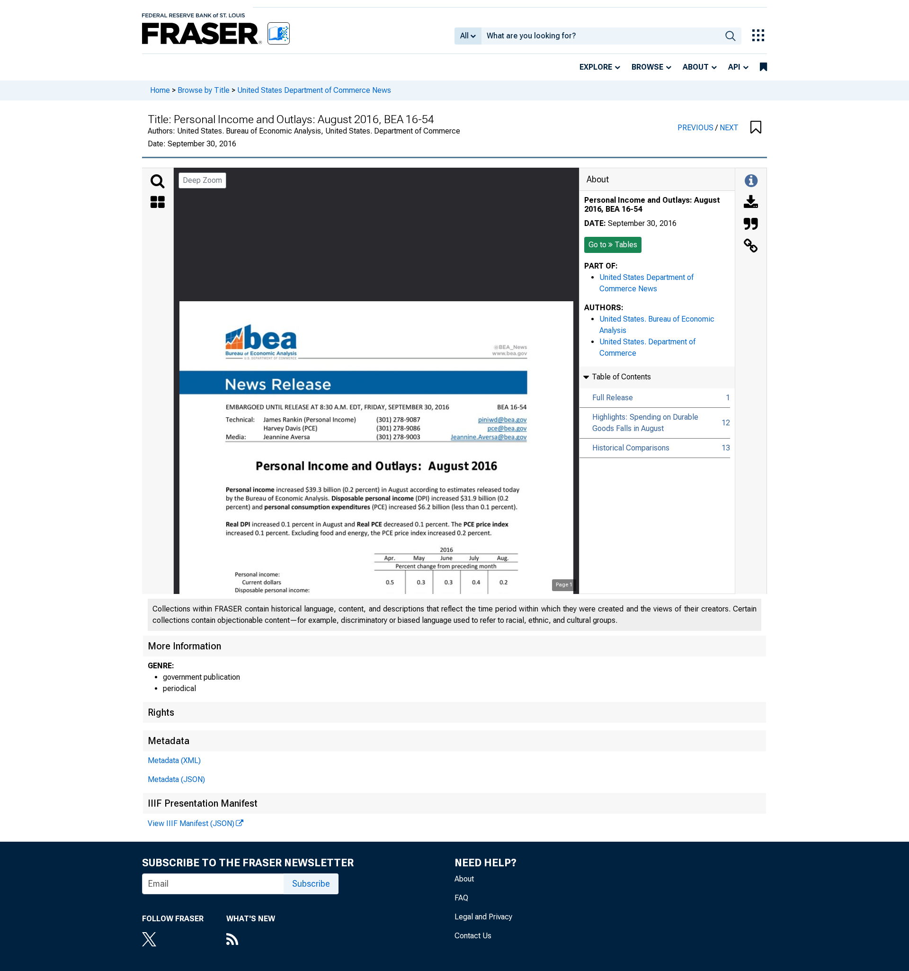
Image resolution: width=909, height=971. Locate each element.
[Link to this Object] (751, 246)
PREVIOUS (696, 127)
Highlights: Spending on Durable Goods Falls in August (645, 423)
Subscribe (311, 884)
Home (160, 90)
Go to (612, 244)
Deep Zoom (202, 180)
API (734, 67)
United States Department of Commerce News (314, 90)
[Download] (751, 203)
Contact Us (472, 935)
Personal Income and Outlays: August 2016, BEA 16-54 (652, 205)
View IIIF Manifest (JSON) (191, 823)
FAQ (461, 897)
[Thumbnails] (158, 203)
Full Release (612, 397)
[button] (755, 128)
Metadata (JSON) (176, 779)
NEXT (729, 127)
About (696, 67)
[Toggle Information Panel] (751, 181)
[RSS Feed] (250, 940)
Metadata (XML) (174, 760)
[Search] (158, 181)
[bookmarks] (763, 67)
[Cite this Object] (751, 225)
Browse (647, 67)
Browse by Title (204, 90)
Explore (595, 67)
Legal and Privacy (483, 916)
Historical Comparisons (630, 447)
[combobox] (600, 36)
